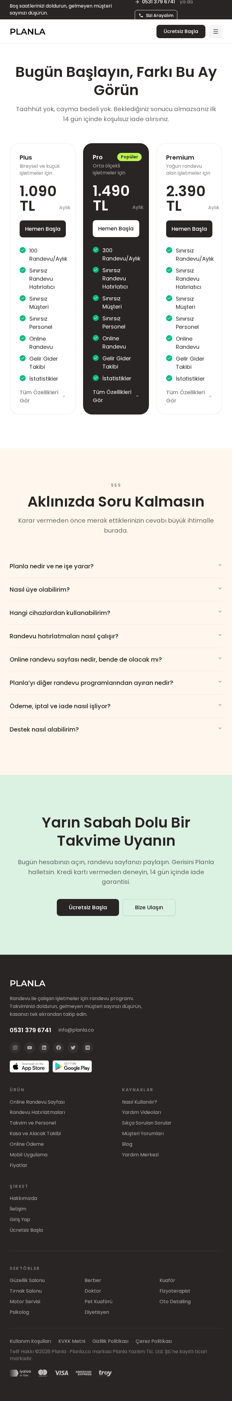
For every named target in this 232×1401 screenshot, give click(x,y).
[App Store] (29, 1066)
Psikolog (19, 1312)
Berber (93, 1280)
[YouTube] (29, 1047)
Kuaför (167, 1280)
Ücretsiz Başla (181, 31)
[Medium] (87, 1047)
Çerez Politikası (154, 1341)
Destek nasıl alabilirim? (44, 729)
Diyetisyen (97, 1312)
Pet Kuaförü (98, 1301)
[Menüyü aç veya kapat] (215, 31)
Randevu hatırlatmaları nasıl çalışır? (64, 636)
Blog (127, 1144)
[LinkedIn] (44, 1047)
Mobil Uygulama (28, 1155)
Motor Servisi (25, 1301)
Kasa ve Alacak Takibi (35, 1133)
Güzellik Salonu (27, 1280)
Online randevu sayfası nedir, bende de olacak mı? (86, 659)
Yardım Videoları (141, 1112)
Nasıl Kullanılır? (139, 1102)
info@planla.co (76, 1030)
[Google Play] (72, 1066)
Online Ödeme (27, 1144)
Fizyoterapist (175, 1291)
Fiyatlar (18, 1165)
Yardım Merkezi (140, 1155)
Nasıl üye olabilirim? (40, 589)
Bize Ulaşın (149, 907)
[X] (73, 1047)
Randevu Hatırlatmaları (37, 1112)
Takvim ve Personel (33, 1123)
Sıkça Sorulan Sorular (147, 1123)
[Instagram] (15, 1047)
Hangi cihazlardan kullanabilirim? (60, 613)
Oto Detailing (175, 1301)
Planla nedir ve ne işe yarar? (52, 566)
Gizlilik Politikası (110, 1341)
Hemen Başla (42, 229)
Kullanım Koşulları (30, 1341)
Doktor (93, 1291)
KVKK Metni (71, 1341)
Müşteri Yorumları (143, 1133)
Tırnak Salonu (26, 1291)
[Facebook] (58, 1047)
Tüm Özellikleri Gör (39, 396)
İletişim (18, 1209)
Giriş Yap (20, 1219)
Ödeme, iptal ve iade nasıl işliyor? (60, 706)
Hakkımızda (23, 1198)
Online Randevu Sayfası (37, 1102)
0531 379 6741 (30, 1030)
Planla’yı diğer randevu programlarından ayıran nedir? (91, 683)
